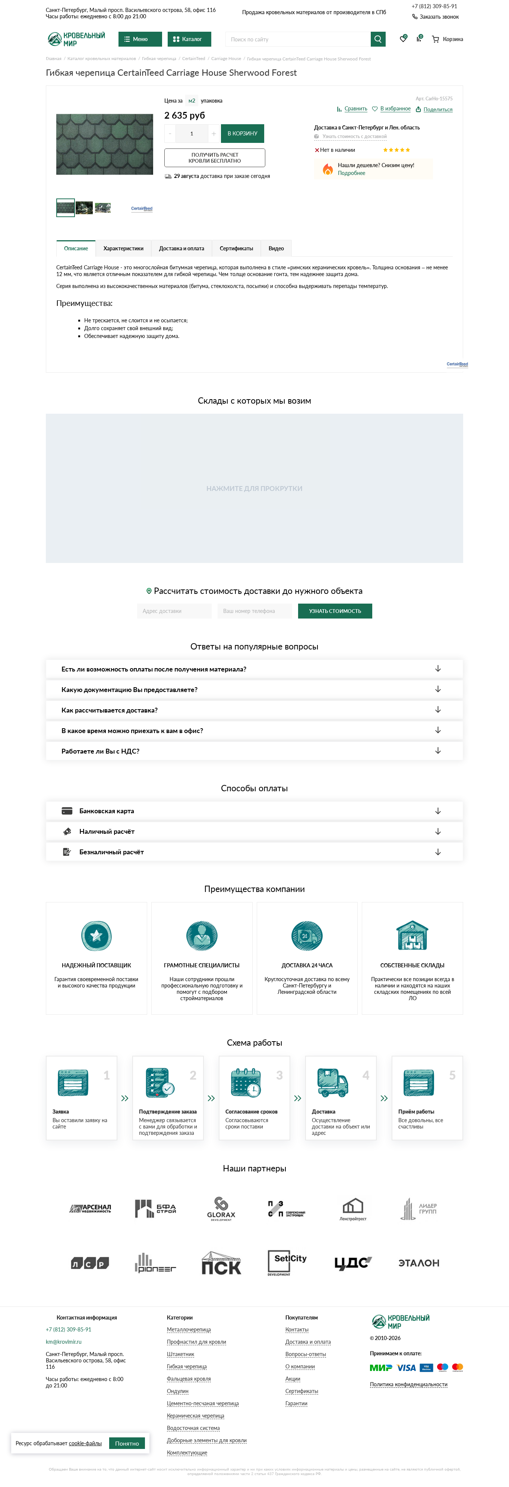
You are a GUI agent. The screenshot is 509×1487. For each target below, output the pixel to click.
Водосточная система (193, 1428)
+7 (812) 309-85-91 (434, 6)
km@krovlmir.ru (64, 1342)
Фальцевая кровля (189, 1378)
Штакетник (180, 1354)
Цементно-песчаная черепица (203, 1403)
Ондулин (178, 1391)
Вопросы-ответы (305, 1354)
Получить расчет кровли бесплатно (215, 158)
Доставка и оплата (308, 1342)
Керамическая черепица (195, 1415)
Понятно (127, 1443)
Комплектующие (187, 1452)
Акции (292, 1378)
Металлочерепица (189, 1329)
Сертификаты (301, 1391)
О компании (300, 1366)
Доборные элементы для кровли (207, 1440)
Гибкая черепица (187, 1366)
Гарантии (296, 1403)
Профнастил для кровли (196, 1342)
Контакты (297, 1329)
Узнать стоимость (335, 611)
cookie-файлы (85, 1443)
